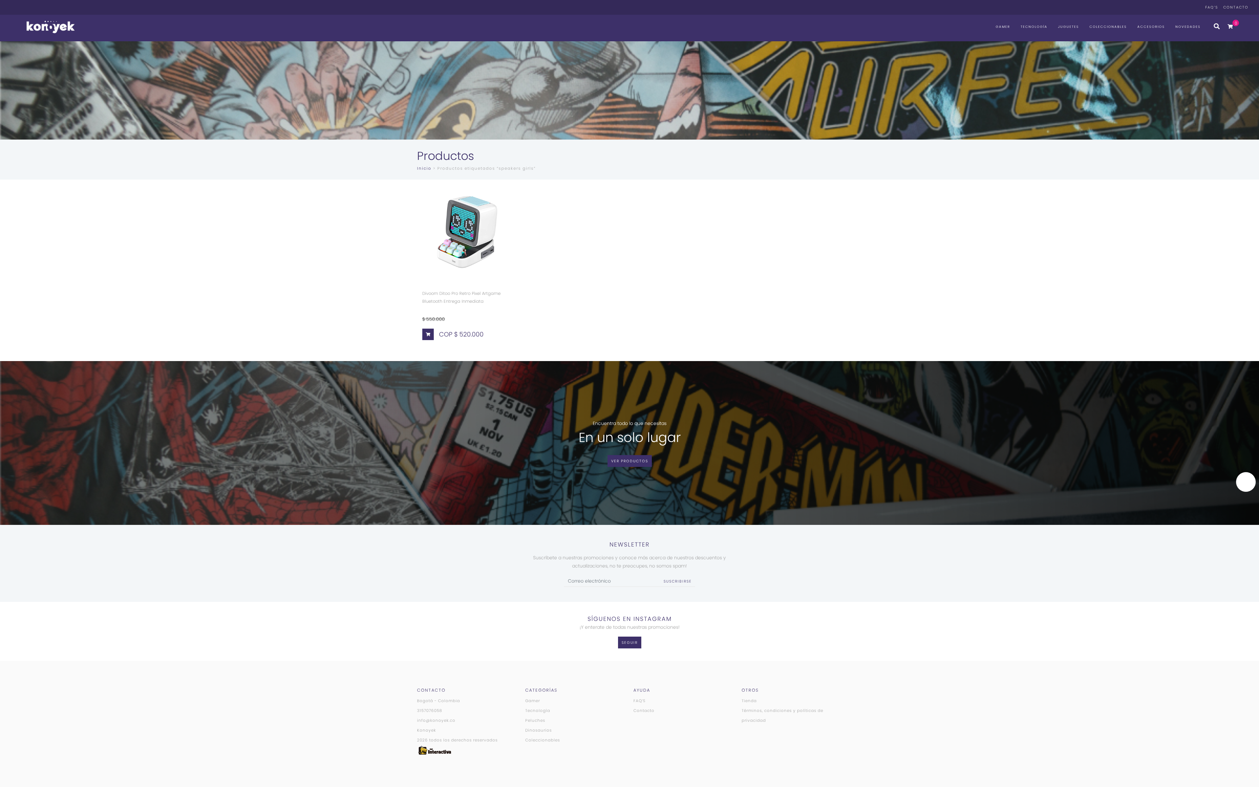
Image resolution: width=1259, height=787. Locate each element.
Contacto (1236, 7)
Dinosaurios (538, 730)
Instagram (1177, 7)
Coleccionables (1108, 26)
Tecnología (1034, 26)
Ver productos (629, 461)
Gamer (1003, 26)
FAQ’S (1211, 7)
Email (1195, 7)
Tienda (749, 700)
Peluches (535, 720)
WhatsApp (1167, 7)
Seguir (630, 642)
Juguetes (1068, 26)
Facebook (1186, 7)
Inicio (424, 168)
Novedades (1188, 26)
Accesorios (1151, 26)
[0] (1230, 27)
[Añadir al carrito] (428, 334)
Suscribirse (678, 581)
